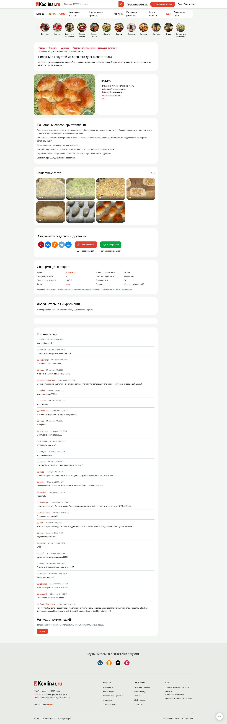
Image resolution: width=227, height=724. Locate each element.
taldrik (42, 339)
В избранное (113, 245)
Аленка (50, 704)
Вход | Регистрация (186, 4)
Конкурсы (118, 14)
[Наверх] (219, 716)
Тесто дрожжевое (124, 289)
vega (42, 421)
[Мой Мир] (68, 244)
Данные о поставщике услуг (177, 687)
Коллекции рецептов (131, 14)
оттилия (43, 441)
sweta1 (43, 543)
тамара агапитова (47, 380)
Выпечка (51, 289)
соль (104, 98)
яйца (105, 92)
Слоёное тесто (107, 289)
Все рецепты (107, 687)
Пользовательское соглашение (178, 698)
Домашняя (70, 272)
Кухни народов (153, 14)
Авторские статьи (74, 14)
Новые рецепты (109, 692)
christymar (44, 360)
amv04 (42, 492)
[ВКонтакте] (48, 244)
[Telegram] (61, 244)
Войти (42, 631)
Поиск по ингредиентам (137, 4)
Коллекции (107, 700)
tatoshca (43, 584)
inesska (43, 400)
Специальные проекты (96, 14)
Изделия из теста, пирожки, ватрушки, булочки (78, 289)
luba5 (42, 553)
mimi (42, 370)
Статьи (137, 696)
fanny (42, 482)
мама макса (45, 512)
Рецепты (52, 14)
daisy (42, 563)
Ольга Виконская (47, 604)
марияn (43, 573)
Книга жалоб (187, 718)
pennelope (44, 502)
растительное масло (111, 95)
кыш (41, 533)
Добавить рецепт (162, 4)
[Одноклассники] (55, 244)
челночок (44, 431)
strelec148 (44, 411)
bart (41, 523)
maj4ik (42, 390)
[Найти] (121, 4)
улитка (43, 349)
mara (42, 472)
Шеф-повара (139, 700)
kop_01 (43, 451)
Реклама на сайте (179, 14)
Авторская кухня (141, 692)
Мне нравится (88, 245)
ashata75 (43, 594)
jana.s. (42, 461)
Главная (40, 14)
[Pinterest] (41, 244)
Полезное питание (142, 687)
